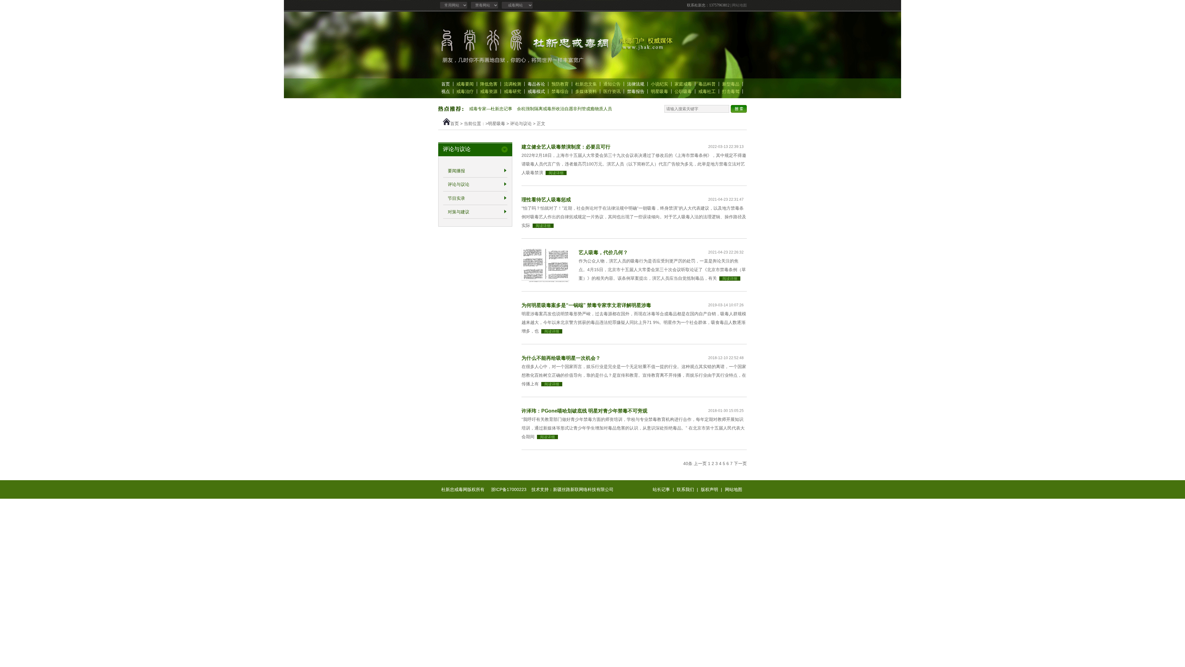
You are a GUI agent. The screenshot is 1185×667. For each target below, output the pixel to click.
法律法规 (635, 84)
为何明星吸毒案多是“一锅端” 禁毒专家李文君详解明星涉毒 (586, 305)
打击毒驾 (730, 91)
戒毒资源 (488, 91)
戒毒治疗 (465, 91)
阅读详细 (556, 173)
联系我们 (685, 489)
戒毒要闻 (465, 84)
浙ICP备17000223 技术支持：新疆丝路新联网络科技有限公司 (552, 489)
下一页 (740, 463)
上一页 (700, 463)
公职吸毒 (683, 91)
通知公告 (612, 84)
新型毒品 (730, 84)
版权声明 (709, 489)
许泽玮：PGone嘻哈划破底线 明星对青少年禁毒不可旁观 (584, 410)
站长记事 (661, 489)
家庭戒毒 (683, 84)
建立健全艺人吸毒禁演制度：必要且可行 (566, 146)
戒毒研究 (512, 91)
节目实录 (456, 198)
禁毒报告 (635, 91)
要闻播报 (456, 170)
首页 (445, 84)
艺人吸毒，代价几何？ (603, 252)
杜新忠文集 (586, 84)
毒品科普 (707, 84)
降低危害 (488, 84)
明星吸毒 (659, 91)
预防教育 (560, 84)
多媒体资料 (586, 91)
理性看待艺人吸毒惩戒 (546, 199)
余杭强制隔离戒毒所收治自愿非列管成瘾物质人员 (564, 108)
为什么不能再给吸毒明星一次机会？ (561, 358)
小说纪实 (659, 84)
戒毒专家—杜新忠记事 (490, 108)
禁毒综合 (560, 91)
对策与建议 (458, 211)
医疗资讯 (612, 91)
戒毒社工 (707, 91)
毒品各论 (536, 84)
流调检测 (512, 84)
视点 (445, 91)
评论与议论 (521, 123)
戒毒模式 (536, 91)
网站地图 (739, 5)
